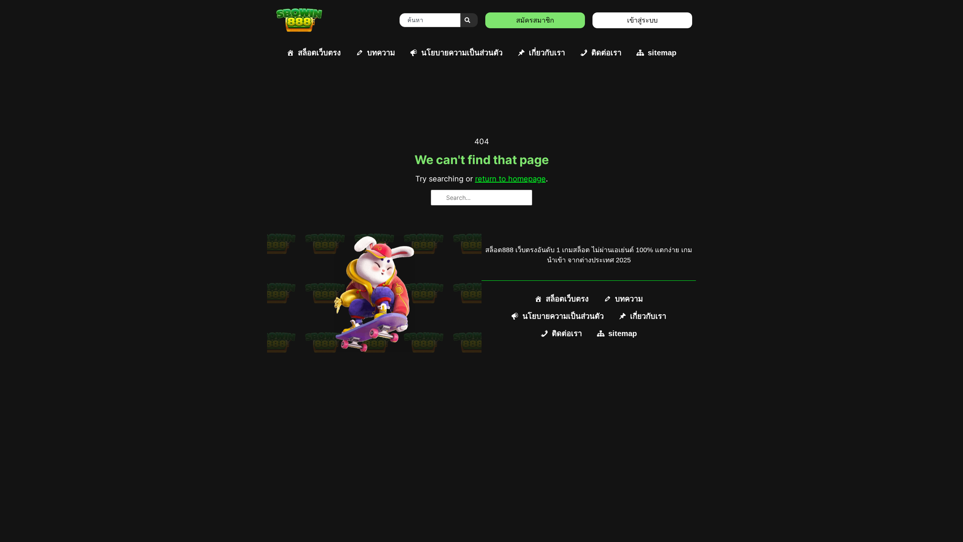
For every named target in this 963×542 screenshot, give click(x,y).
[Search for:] (481, 198)
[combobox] (429, 20)
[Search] (469, 20)
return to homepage (510, 178)
